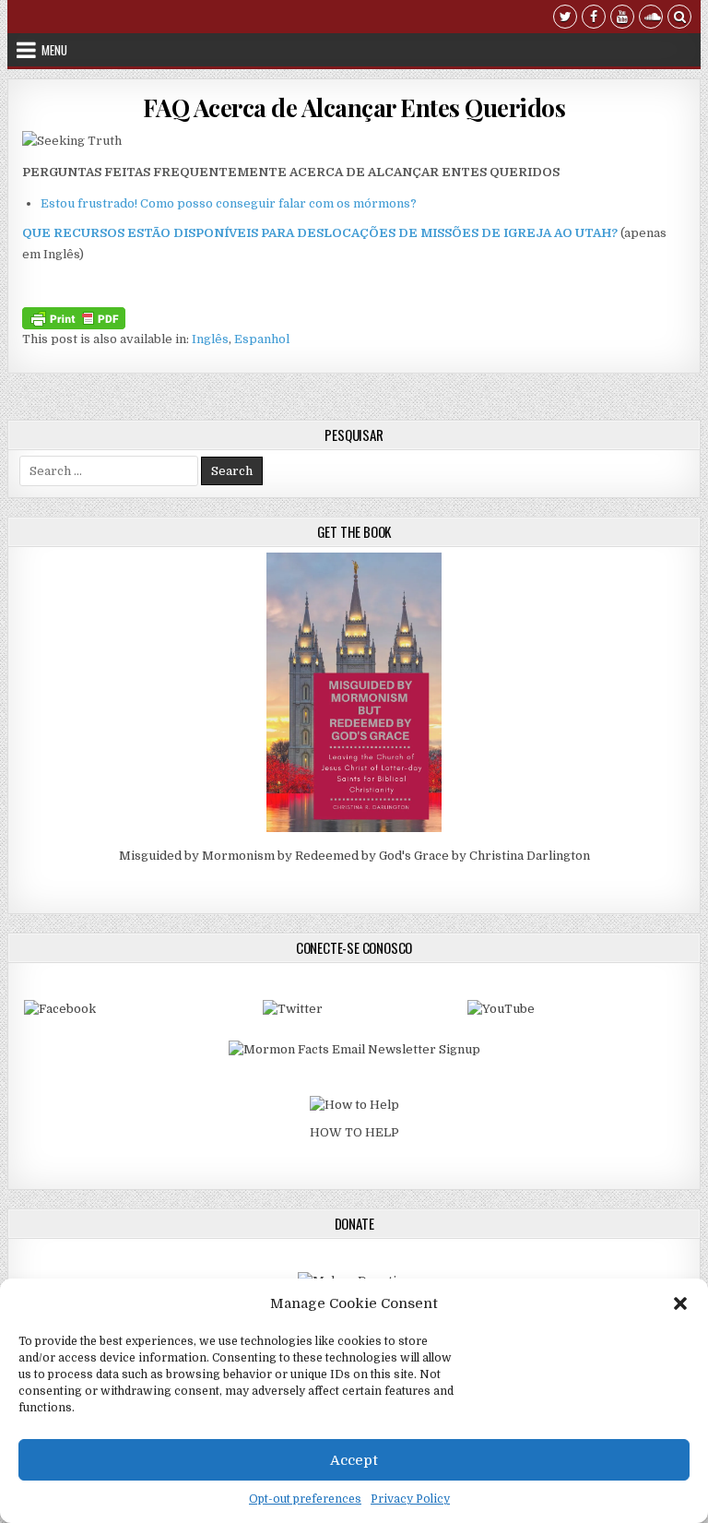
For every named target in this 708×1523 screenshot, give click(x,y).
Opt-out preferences (305, 1499)
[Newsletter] (354, 1049)
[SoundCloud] (651, 19)
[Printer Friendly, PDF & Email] (73, 317)
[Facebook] (594, 19)
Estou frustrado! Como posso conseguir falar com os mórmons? (229, 203)
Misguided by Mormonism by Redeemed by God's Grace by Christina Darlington (354, 856)
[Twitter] (565, 19)
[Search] (679, 19)
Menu (54, 50)
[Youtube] (622, 19)
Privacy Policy (410, 1499)
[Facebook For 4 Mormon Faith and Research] (60, 1009)
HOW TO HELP (354, 1132)
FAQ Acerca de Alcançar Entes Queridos (354, 107)
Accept (354, 1460)
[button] (680, 1303)
